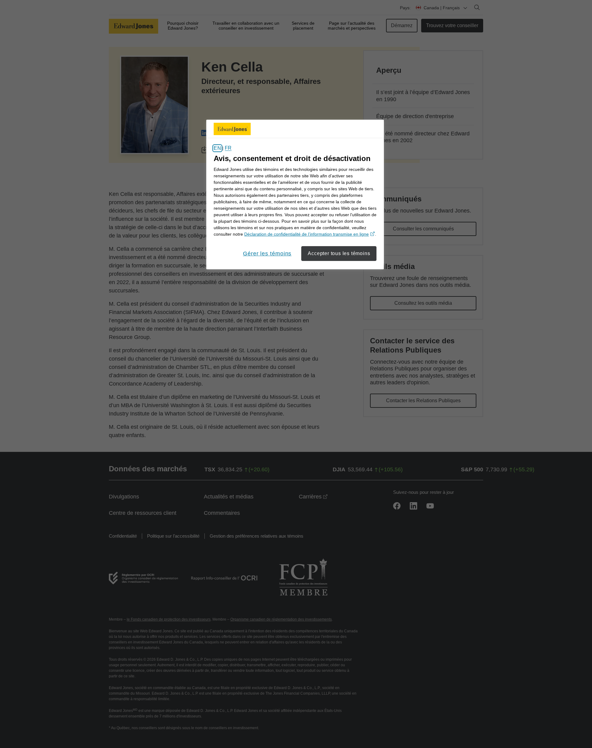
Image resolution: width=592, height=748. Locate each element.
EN (217, 148)
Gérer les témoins (267, 253)
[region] (295, 194)
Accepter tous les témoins (339, 253)
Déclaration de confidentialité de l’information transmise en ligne (309, 234)
